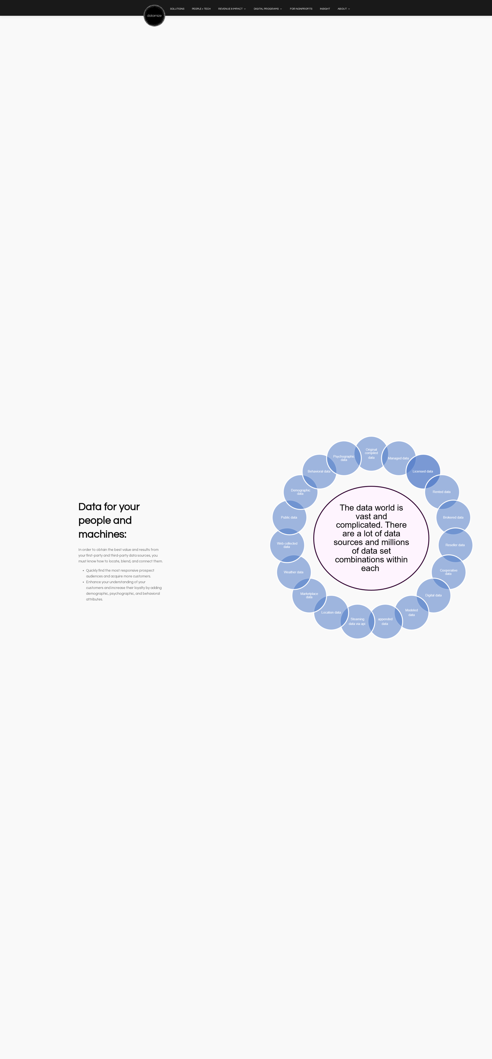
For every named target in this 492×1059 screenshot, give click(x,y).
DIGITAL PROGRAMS (266, 9)
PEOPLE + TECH (201, 9)
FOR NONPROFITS (301, 9)
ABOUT (342, 9)
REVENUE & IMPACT (230, 9)
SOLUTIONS (177, 9)
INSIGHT (325, 9)
